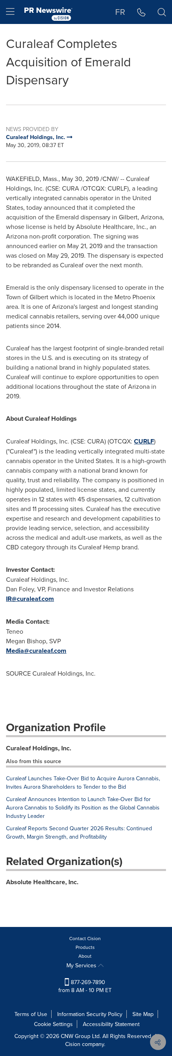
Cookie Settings (53, 1024)
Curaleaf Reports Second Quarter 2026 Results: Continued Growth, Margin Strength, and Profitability (79, 832)
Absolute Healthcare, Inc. (42, 882)
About (85, 956)
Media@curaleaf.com (36, 650)
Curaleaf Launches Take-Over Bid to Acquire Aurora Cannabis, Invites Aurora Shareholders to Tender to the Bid (83, 782)
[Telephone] (141, 12)
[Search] (162, 12)
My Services (82, 965)
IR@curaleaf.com (30, 598)
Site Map (143, 1014)
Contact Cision (85, 938)
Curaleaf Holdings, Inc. (38, 748)
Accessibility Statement (111, 1024)
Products (85, 947)
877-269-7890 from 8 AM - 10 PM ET (85, 986)
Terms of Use (30, 1014)
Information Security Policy (89, 1014)
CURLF (144, 441)
